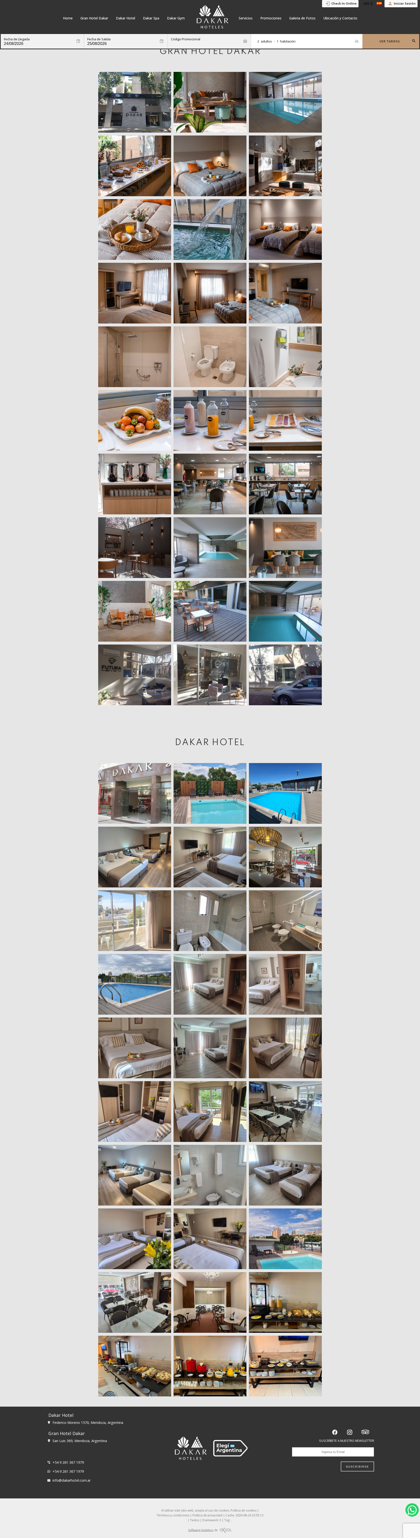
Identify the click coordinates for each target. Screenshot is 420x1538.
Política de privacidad (207, 1515)
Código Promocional (185, 39)
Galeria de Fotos (302, 18)
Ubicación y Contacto (340, 18)
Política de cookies (243, 1510)
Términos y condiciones (173, 1515)
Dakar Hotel (125, 18)
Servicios (246, 18)
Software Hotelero (200, 1530)
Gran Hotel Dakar (94, 18)
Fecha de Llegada (17, 39)
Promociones (270, 18)
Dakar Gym (176, 18)
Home (68, 18)
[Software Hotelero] (226, 1530)
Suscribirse (357, 1466)
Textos (194, 1520)
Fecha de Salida (99, 39)
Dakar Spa (151, 18)
